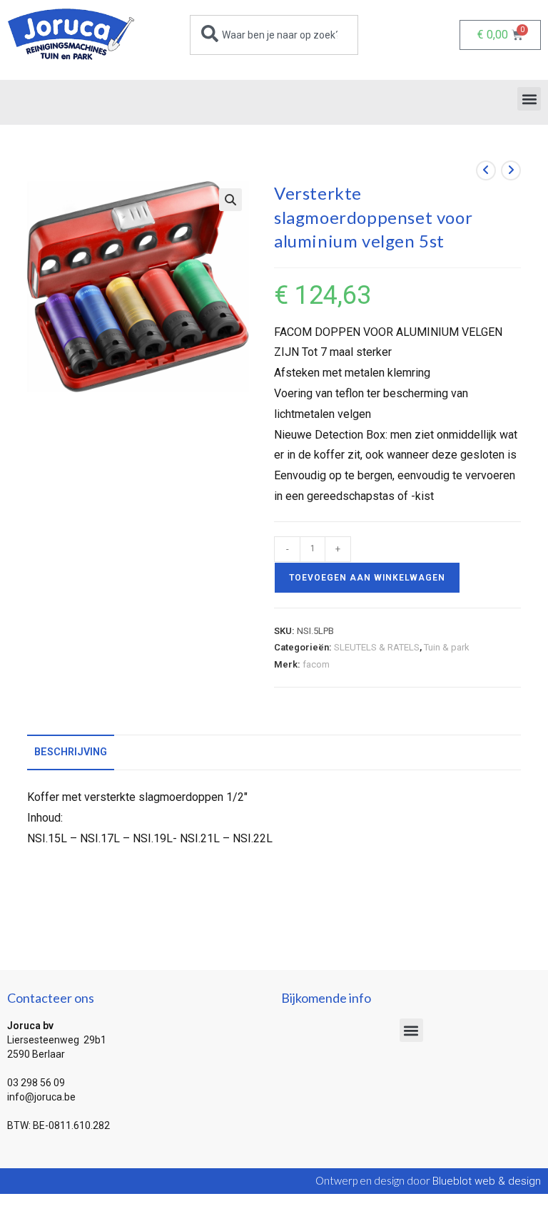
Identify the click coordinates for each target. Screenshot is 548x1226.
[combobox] (274, 35)
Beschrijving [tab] (70, 752)
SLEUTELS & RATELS (377, 647)
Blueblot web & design (486, 1181)
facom (316, 664)
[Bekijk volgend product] (511, 170)
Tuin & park (447, 647)
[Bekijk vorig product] (486, 170)
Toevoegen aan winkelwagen (367, 578)
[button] (529, 99)
